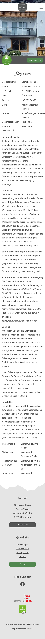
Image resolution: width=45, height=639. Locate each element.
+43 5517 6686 (22, 525)
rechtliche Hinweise (32, 624)
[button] (11, 53)
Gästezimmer (22, 548)
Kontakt (22, 564)
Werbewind (26, 473)
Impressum (10, 624)
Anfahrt (22, 556)
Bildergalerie (22, 552)
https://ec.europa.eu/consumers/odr (19, 320)
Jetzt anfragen (35, 60)
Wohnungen (22, 544)
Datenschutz (19, 624)
